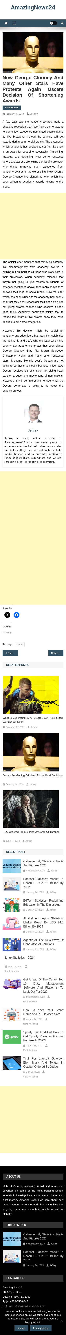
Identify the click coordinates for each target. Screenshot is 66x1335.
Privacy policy (41, 1328)
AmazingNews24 (33, 7)
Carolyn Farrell (30, 1024)
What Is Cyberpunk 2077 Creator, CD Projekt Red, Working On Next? (33, 719)
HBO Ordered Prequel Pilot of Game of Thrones (31, 831)
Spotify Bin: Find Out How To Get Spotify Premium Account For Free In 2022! (43, 1036)
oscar (20, 644)
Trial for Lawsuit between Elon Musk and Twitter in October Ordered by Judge (43, 1062)
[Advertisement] (33, 226)
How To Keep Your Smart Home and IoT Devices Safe (43, 1012)
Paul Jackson (12, 971)
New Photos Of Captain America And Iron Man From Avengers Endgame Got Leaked (57, 653)
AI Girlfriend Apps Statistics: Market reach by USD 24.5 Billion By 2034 (43, 922)
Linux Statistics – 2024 (19, 957)
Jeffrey (34, 113)
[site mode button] (53, 23)
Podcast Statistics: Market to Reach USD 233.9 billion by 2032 (43, 883)
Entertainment (12, 107)
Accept (21, 1328)
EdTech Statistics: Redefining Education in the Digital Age (43, 902)
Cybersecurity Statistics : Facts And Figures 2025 (43, 863)
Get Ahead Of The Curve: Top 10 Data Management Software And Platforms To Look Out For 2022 (43, 985)
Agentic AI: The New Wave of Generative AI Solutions (43, 942)
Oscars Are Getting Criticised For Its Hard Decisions (13, 653)
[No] (61, 1321)
